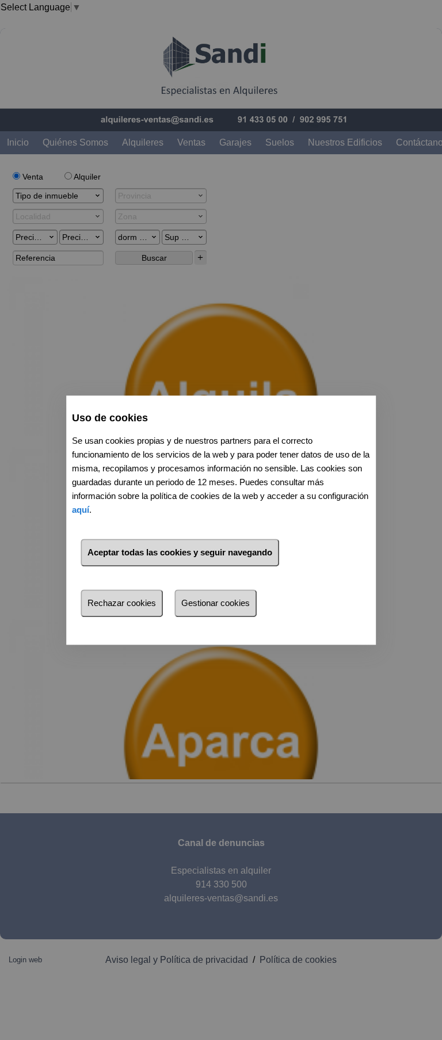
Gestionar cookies (215, 603)
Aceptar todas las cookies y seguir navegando (179, 552)
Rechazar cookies (121, 603)
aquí (80, 510)
